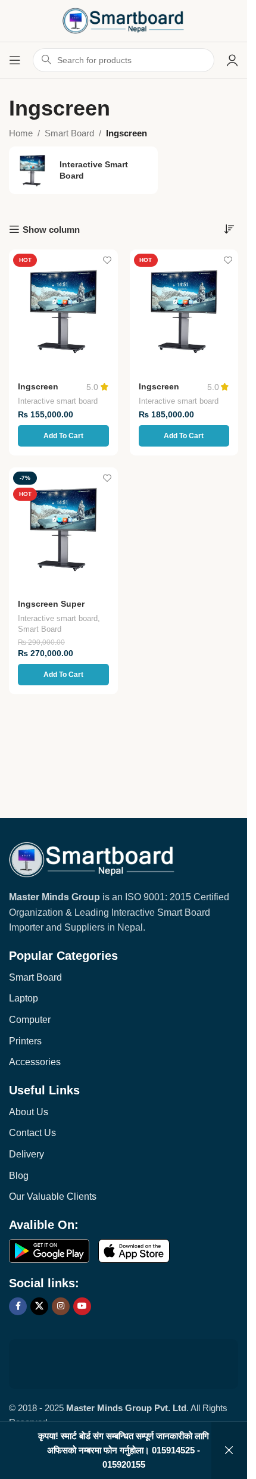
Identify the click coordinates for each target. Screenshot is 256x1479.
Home (21, 133)
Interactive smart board (58, 401)
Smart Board (69, 133)
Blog (19, 1176)
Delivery (26, 1154)
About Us (28, 1112)
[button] (63, 436)
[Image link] (92, 859)
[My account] (232, 60)
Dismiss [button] (229, 1450)
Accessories (35, 1062)
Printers (25, 1041)
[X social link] (39, 1306)
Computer (30, 1020)
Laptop (23, 998)
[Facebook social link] (18, 1306)
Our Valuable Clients (52, 1196)
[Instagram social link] (61, 1306)
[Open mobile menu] (15, 60)
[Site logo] (124, 20)
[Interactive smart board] (83, 170)
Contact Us (32, 1133)
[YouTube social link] (82, 1306)
